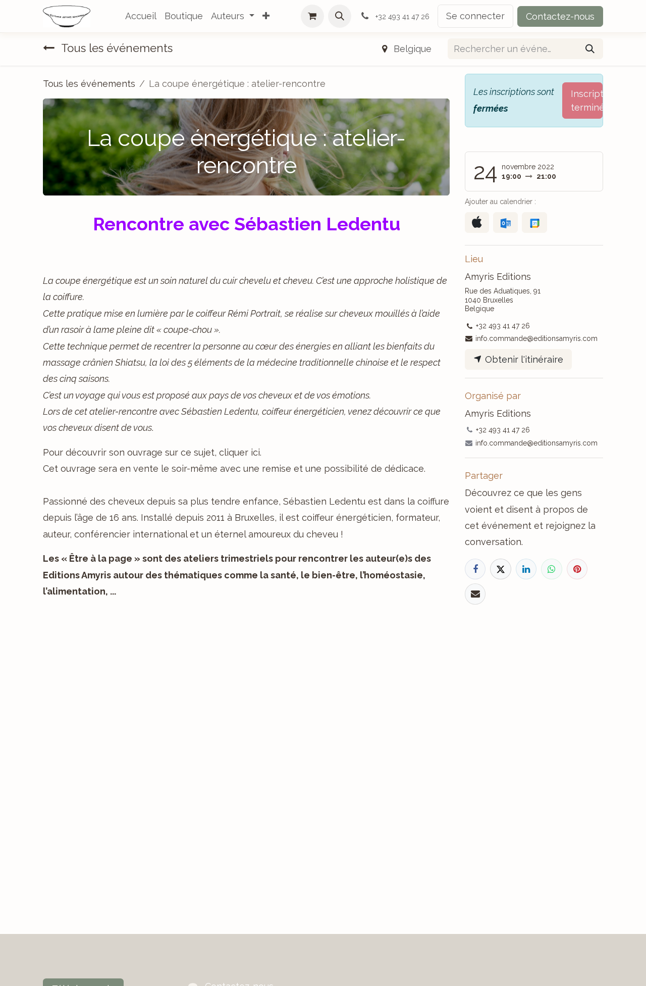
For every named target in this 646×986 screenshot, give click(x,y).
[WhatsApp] (551, 569)
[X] (500, 569)
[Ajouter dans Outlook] (505, 222)
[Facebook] (475, 569)
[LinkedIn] (526, 569)
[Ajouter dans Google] (534, 222)
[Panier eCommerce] (312, 16)
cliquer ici (239, 452)
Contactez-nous (560, 16)
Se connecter (475, 16)
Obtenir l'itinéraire (522, 359)
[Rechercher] (590, 48)
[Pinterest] (577, 569)
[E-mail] (475, 593)
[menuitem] (140, 16)
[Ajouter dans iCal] (477, 222)
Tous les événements (89, 83)
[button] (339, 16)
